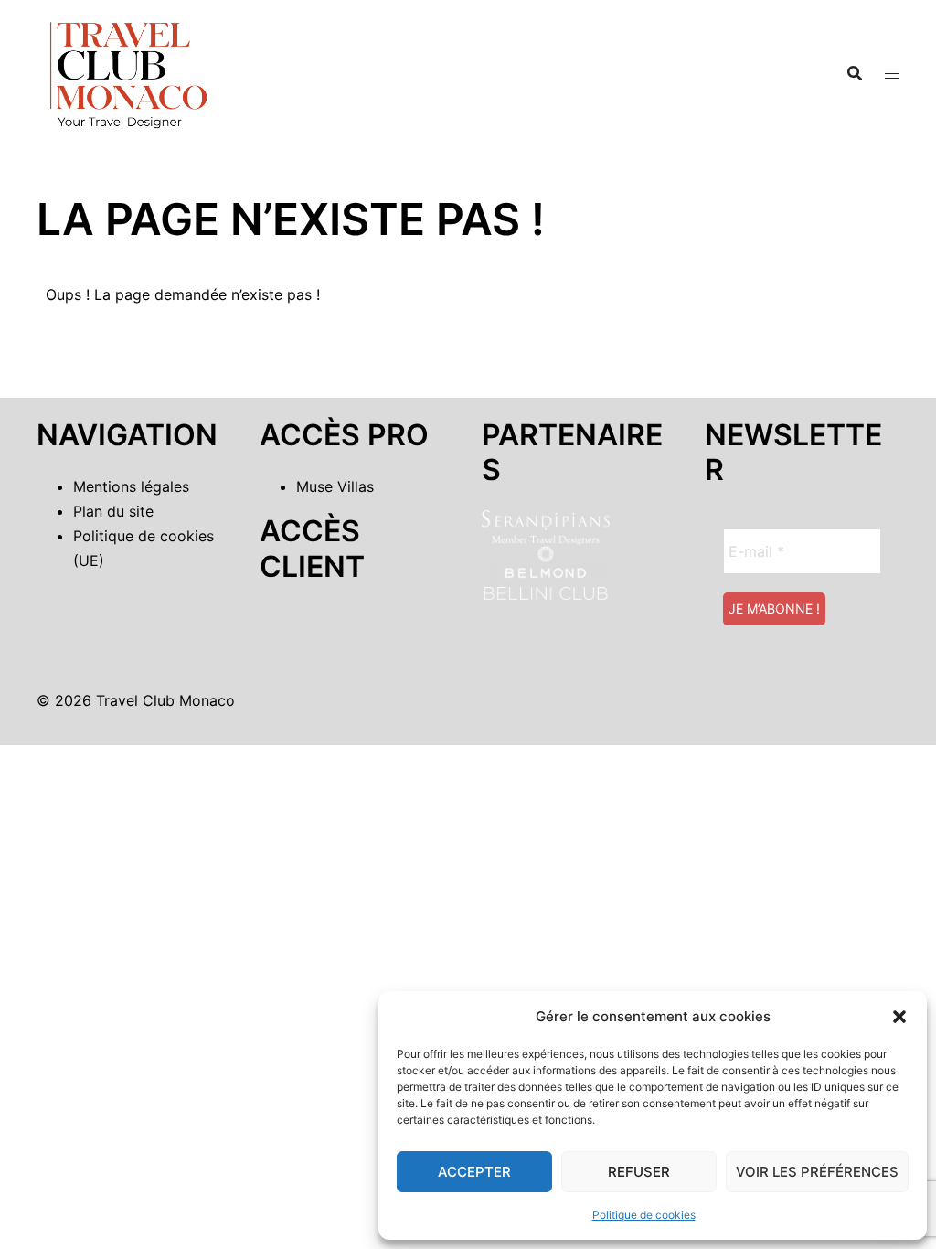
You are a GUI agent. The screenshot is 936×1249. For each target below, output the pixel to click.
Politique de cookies (644, 1215)
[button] (899, 1017)
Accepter (474, 1171)
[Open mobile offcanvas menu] (892, 73)
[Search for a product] (854, 73)
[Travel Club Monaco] (128, 71)
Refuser (639, 1171)
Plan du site (113, 511)
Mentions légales (131, 486)
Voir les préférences (817, 1171)
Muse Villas (335, 486)
